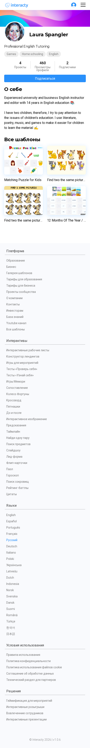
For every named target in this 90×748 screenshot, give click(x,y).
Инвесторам (14, 310)
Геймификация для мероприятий (29, 700)
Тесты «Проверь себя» (21, 369)
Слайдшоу (13, 450)
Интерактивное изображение (26, 419)
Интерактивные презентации (26, 719)
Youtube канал (16, 323)
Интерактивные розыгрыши (25, 707)
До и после (14, 412)
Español (11, 521)
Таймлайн (13, 431)
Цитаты (11, 494)
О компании (14, 298)
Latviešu (11, 571)
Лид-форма (14, 456)
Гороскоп (12, 475)
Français (11, 533)
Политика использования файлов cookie (34, 667)
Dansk (10, 602)
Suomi (10, 609)
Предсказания (16, 425)
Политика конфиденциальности (28, 661)
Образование (15, 260)
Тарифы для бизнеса (20, 285)
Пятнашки (13, 406)
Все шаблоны (15, 329)
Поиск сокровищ (17, 481)
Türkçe (10, 621)
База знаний (14, 317)
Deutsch (11, 546)
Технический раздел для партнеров (31, 679)
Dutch (10, 577)
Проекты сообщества (21, 291)
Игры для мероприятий (22, 362)
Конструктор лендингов (22, 356)
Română (12, 615)
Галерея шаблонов (19, 273)
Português (13, 527)
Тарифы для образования (24, 279)
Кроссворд (13, 400)
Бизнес (11, 266)
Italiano (11, 552)
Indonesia (12, 584)
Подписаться (45, 79)
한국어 (10, 627)
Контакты (13, 304)
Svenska (12, 596)
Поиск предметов (18, 444)
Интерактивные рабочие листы (27, 350)
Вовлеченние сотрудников (24, 713)
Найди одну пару (18, 437)
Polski (10, 558)
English (11, 515)
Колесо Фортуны (17, 394)
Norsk (10, 590)
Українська (14, 565)
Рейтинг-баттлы (17, 488)
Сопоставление (17, 387)
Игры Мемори (15, 381)
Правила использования (23, 654)
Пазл (9, 469)
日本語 (10, 634)
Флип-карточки (16, 463)
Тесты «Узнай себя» (20, 375)
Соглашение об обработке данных (30, 673)
